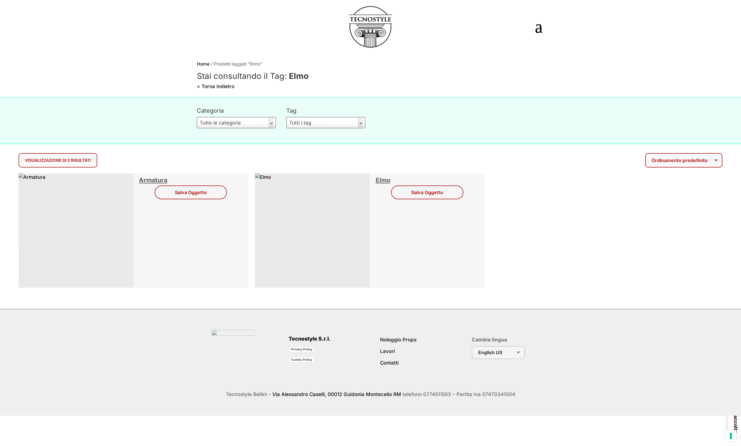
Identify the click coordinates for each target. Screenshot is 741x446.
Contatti (389, 363)
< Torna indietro (215, 86)
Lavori (387, 351)
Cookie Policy (301, 360)
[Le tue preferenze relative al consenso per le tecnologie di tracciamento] (730, 435)
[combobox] (236, 122)
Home (203, 64)
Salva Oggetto (191, 192)
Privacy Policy (301, 349)
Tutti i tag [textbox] (300, 123)
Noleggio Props (398, 340)
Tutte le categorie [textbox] (220, 123)
